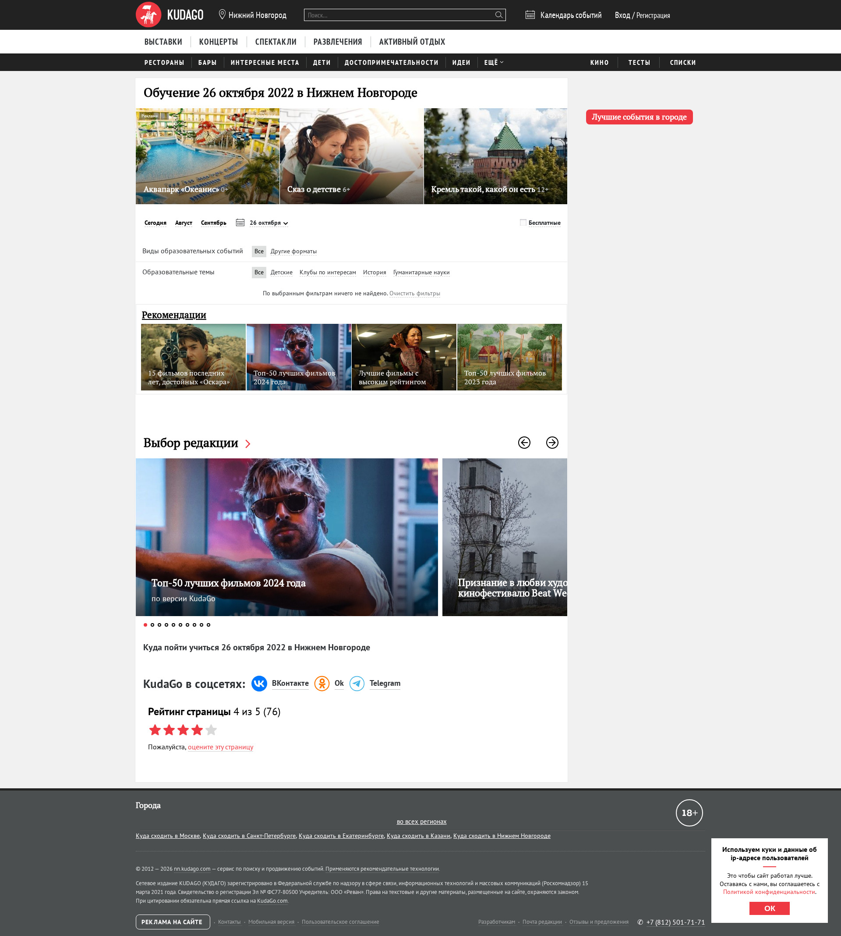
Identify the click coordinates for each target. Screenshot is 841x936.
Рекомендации (174, 315)
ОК (769, 908)
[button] (524, 443)
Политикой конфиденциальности (769, 892)
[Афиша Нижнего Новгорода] (169, 15)
